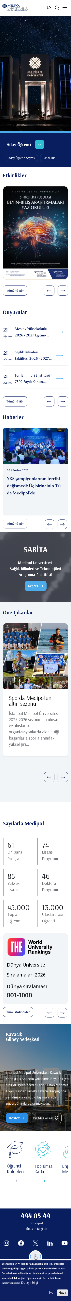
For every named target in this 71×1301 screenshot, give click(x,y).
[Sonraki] (63, 291)
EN (49, 8)
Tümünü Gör (15, 290)
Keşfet (33, 586)
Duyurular (15, 312)
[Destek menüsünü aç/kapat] (35, 1256)
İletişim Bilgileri (36, 1229)
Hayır (62, 1292)
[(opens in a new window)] (6, 1243)
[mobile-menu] (65, 7)
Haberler (13, 417)
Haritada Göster (43, 1118)
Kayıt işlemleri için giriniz (25, 118)
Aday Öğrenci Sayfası (21, 158)
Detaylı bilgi (29, 1282)
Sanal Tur (49, 158)
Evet (51, 1292)
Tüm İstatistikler (18, 1012)
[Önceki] (49, 291)
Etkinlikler (14, 175)
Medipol (37, 1223)
